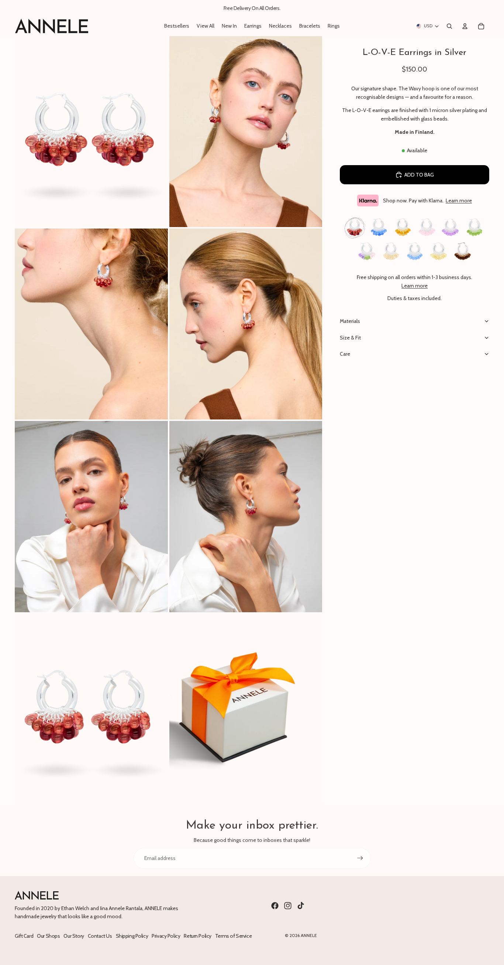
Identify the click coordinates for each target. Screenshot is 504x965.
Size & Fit (350, 337)
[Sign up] (360, 858)
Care (345, 354)
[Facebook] (274, 905)
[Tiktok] (300, 905)
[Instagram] (287, 905)
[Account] (465, 26)
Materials (350, 321)
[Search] (449, 26)
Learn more (459, 200)
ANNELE (309, 935)
